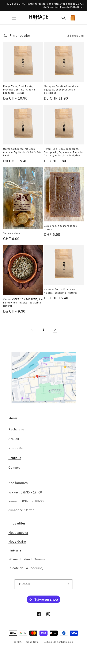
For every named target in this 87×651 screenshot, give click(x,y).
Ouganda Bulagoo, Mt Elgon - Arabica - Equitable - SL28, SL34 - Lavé (22, 152)
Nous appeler (18, 532)
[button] (14, 17)
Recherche (16, 429)
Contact (14, 467)
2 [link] (55, 330)
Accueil (13, 439)
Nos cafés (15, 448)
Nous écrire (17, 541)
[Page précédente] (32, 329)
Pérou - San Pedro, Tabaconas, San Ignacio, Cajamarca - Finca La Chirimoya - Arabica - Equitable (63, 152)
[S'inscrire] (67, 584)
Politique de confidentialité (58, 642)
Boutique (14, 458)
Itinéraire (15, 550)
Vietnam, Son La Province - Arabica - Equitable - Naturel (60, 291)
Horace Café (31, 642)
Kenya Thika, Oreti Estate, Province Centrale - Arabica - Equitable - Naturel (19, 89)
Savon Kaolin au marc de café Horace (61, 227)
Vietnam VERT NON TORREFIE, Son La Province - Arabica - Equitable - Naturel (23, 302)
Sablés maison (11, 233)
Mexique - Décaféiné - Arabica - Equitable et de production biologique (62, 89)
